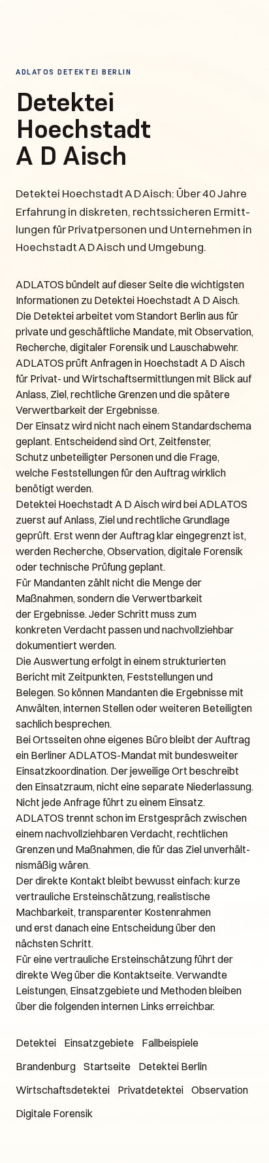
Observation (219, 1089)
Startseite (107, 1066)
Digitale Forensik (54, 1113)
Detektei (36, 1042)
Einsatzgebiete (99, 1042)
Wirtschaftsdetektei (63, 1089)
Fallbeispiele (170, 1042)
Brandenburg (46, 1066)
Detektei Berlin (172, 1066)
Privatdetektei (150, 1089)
